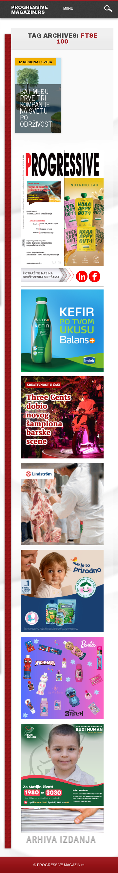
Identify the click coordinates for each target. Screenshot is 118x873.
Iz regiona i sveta (35, 62)
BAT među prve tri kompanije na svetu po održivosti (36, 107)
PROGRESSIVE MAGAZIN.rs (29, 10)
